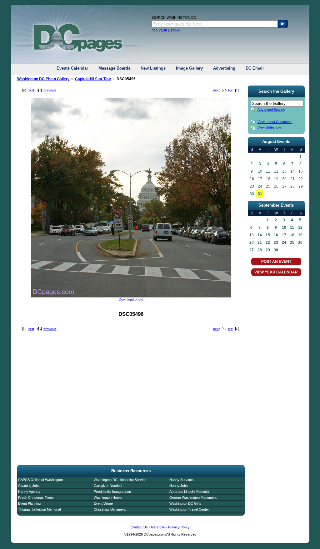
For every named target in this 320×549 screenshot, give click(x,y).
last (230, 90)
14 (260, 235)
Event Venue (103, 503)
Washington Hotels (108, 497)
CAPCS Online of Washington (40, 480)
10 (284, 227)
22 (268, 242)
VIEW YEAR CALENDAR (276, 272)
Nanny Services (181, 480)
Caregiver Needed (108, 486)
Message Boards (114, 68)
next (216, 90)
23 (276, 242)
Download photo (131, 299)
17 (284, 235)
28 (260, 250)
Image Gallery (189, 68)
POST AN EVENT (276, 261)
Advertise (158, 527)
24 (284, 242)
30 (276, 250)
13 (251, 235)
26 (300, 242)
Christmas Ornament (110, 509)
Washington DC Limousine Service (120, 480)
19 (300, 235)
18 (292, 235)
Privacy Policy (179, 527)
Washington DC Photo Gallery (43, 79)
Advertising (224, 68)
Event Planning (29, 503)
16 (276, 235)
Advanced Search (271, 109)
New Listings (153, 68)
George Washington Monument (193, 497)
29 (268, 250)
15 (268, 235)
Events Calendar (72, 68)
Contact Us (139, 527)
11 (292, 227)
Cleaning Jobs (29, 486)
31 (260, 194)
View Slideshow (269, 127)
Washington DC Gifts (185, 503)
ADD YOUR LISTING (166, 30)
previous (50, 90)
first (31, 90)
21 (260, 242)
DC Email (255, 68)
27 (251, 250)
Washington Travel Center (189, 509)
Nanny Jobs (178, 486)
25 (292, 242)
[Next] (131, 296)
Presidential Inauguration (112, 491)
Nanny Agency (29, 491)
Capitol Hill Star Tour (93, 79)
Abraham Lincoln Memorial (189, 491)
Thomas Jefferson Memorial (39, 509)
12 (300, 227)
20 (251, 242)
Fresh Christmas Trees (36, 497)
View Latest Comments (275, 122)
